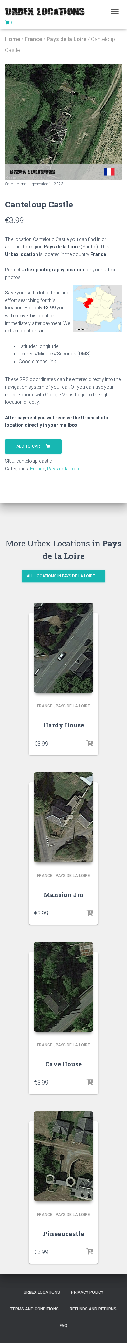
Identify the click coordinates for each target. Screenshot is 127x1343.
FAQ (63, 1325)
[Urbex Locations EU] (47, 11)
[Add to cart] (89, 743)
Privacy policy (87, 1292)
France (33, 39)
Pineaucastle (63, 1233)
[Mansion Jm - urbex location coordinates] (63, 817)
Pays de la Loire (66, 39)
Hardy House (63, 725)
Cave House (63, 1064)
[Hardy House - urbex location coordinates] (63, 648)
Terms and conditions (34, 1309)
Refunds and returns (93, 1309)
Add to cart (29, 446)
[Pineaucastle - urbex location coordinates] (63, 1156)
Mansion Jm (63, 895)
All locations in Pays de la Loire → (63, 576)
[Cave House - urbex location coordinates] (63, 987)
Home (12, 39)
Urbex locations (42, 1292)
